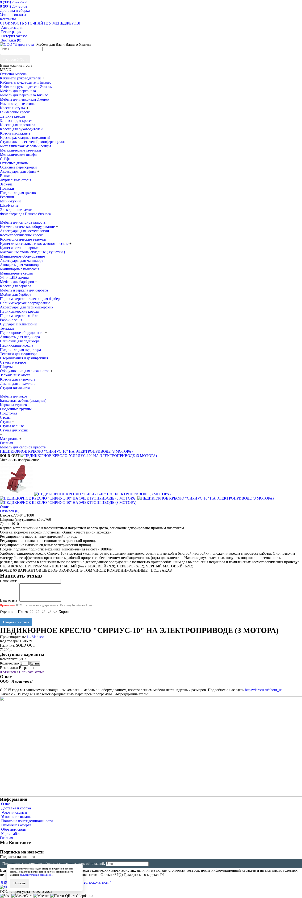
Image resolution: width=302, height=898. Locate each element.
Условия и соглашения (19, 817)
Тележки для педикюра (18, 354)
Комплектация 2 (13, 659)
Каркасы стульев (13, 405)
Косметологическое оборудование (28, 227)
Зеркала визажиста (15, 375)
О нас (5, 804)
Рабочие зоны (11, 320)
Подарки (7, 188)
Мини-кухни (10, 201)
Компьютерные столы (17, 104)
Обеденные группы (16, 409)
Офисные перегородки (18, 167)
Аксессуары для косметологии (24, 231)
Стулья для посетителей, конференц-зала (33, 142)
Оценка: (6, 612)
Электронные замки (16, 210)
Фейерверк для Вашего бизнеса (25, 214)
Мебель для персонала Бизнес (24, 95)
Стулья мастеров (13, 362)
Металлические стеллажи (20, 150)
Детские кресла (12, 116)
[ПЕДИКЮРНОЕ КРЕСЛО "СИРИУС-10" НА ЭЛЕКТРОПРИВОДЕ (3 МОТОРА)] (89, 456)
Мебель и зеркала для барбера (24, 290)
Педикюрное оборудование (22, 333)
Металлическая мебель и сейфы (26, 146)
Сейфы (5, 159)
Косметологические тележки (23, 239)
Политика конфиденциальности (27, 821)
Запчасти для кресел (16, 121)
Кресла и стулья (13, 108)
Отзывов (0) (9, 511)
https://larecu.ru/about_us (263, 690)
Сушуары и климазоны (18, 324)
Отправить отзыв (16, 622)
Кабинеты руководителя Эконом (26, 87)
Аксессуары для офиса (18, 171)
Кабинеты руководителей (21, 78)
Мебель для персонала (18, 91)
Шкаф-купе (9, 205)
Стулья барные (12, 426)
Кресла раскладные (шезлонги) (25, 137)
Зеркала (6, 184)
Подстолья (8, 413)
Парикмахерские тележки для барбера (30, 299)
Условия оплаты (14, 812)
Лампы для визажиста (17, 383)
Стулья (6, 422)
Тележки (7, 328)
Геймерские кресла (15, 112)
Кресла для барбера (15, 286)
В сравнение (29, 668)
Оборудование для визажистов (25, 371)
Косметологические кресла (21, 235)
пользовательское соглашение (36, 874)
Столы (5, 417)
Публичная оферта (16, 825)
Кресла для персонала (17, 125)
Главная (6, 838)
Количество (9, 663)
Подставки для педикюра (20, 350)
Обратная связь (13, 829)
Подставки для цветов (18, 193)
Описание (8, 507)
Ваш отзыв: (9, 600)
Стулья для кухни (14, 430)
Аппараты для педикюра (20, 337)
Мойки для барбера (15, 294)
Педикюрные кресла (16, 345)
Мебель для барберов (17, 282)
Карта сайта (10, 834)
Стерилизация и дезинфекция (24, 358)
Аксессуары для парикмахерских (26, 307)
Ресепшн (7, 197)
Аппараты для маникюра (20, 265)
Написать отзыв (32, 672)
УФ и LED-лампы (14, 277)
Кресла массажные (15, 133)
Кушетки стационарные (19, 248)
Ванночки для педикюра (20, 341)
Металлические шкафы (18, 154)
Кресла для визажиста (17, 379)
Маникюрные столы (16, 273)
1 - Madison (36, 637)
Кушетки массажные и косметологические (34, 244)
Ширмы (6, 367)
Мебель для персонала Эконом (24, 99)
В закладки (9, 668)
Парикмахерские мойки (19, 316)
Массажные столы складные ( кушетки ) (32, 252)
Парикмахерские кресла (19, 311)
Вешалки (7, 176)
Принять (19, 883)
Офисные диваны (14, 163)
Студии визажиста (15, 388)
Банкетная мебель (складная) (23, 400)
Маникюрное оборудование (23, 256)
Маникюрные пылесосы (19, 269)
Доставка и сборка (16, 808)
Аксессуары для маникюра (21, 260)
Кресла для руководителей (21, 129)
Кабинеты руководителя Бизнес (25, 82)
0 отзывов (8, 672)
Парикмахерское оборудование (25, 303)
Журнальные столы (15, 180)
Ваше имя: (8, 581)
